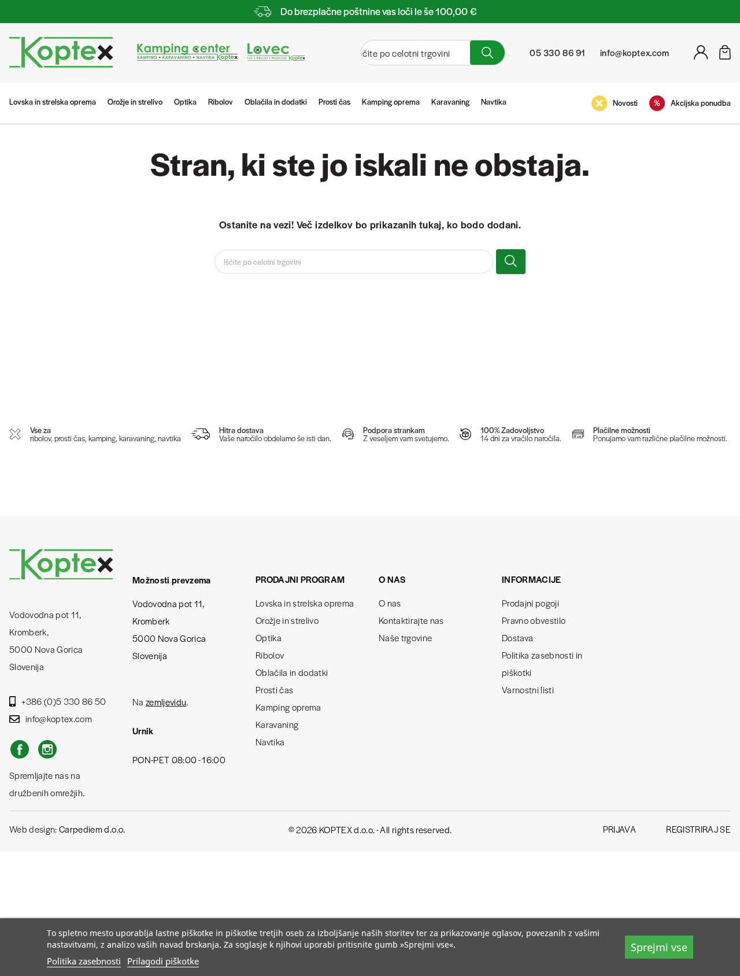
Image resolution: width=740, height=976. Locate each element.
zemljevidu (166, 702)
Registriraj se (698, 829)
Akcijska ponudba (701, 102)
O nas (390, 603)
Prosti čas (334, 101)
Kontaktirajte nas (411, 620)
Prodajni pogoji (530, 603)
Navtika (493, 101)
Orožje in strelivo (135, 101)
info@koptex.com (58, 718)
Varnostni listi (528, 689)
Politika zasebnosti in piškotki (542, 663)
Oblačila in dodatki (276, 101)
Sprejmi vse (659, 947)
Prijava (619, 829)
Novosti (625, 102)
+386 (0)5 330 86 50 (63, 701)
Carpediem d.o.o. (92, 829)
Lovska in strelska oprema (52, 101)
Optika (185, 101)
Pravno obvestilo (533, 620)
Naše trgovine (405, 637)
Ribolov (220, 101)
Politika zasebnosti (84, 961)
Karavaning (450, 101)
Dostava (517, 637)
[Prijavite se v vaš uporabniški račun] (701, 56)
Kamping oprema (391, 101)
